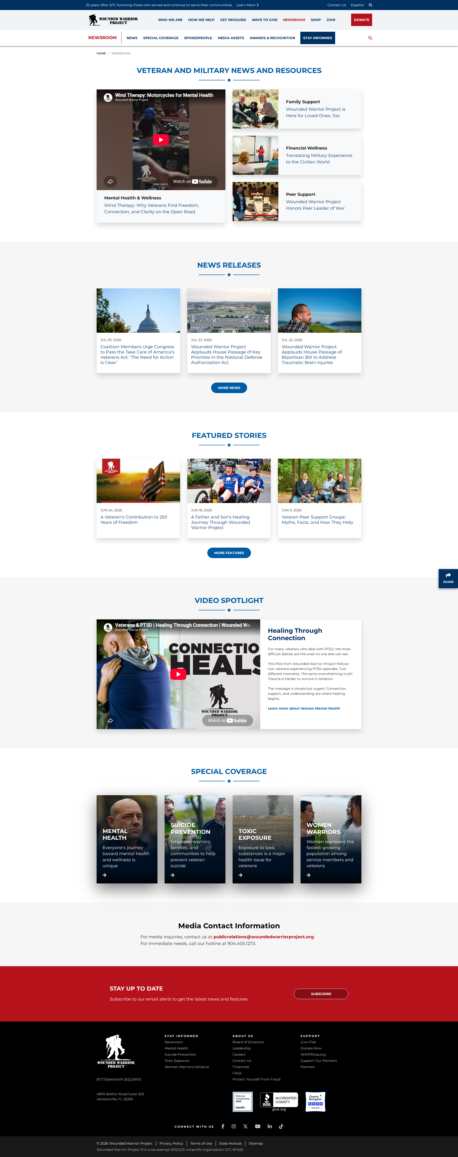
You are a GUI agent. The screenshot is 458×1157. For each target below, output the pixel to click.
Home (101, 53)
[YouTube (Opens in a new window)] (257, 1126)
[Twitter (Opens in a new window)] (245, 1126)
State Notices (230, 1143)
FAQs (237, 1073)
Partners (308, 1067)
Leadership (242, 1048)
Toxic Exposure (177, 1060)
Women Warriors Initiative (187, 1067)
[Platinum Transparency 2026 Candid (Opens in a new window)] (243, 1102)
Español (357, 5)
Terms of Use (201, 1143)
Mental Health (176, 1048)
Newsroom (102, 37)
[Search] (370, 5)
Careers (239, 1054)
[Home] (112, 20)
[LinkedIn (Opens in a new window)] (270, 1126)
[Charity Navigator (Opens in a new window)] (315, 1102)
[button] (370, 38)
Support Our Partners (319, 1060)
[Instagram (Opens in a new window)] (234, 1126)
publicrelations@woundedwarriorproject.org (263, 936)
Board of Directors (248, 1042)
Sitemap (256, 1143)
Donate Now (311, 1048)
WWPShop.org (313, 1054)
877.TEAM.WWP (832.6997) (119, 1079)
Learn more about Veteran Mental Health (304, 708)
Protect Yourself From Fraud (256, 1079)
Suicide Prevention (180, 1054)
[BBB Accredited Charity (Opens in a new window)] (279, 1101)
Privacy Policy (171, 1143)
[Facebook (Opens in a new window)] (222, 1126)
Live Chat (308, 1042)
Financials (241, 1067)
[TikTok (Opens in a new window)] (281, 1126)
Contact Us (337, 5)
